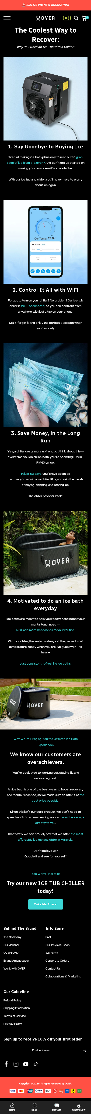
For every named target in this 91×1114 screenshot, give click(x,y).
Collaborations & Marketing (63, 977)
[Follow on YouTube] (25, 1064)
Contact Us (53, 969)
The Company (12, 937)
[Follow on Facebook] (6, 1064)
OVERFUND (11, 953)
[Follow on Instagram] (16, 1064)
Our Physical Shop (58, 945)
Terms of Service (15, 1016)
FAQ (48, 937)
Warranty (52, 953)
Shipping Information (17, 1008)
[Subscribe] (82, 1050)
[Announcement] (45, 5)
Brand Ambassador (16, 961)
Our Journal (11, 945)
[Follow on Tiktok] (35, 1064)
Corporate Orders (57, 961)
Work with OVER (14, 969)
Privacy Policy (13, 1024)
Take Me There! (45, 904)
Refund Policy (12, 1001)
